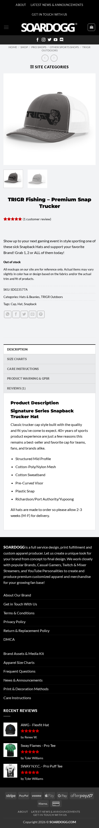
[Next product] (45, 58)
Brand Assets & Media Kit (23, 653)
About (21, 5)
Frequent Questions (19, 671)
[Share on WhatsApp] (8, 314)
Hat (20, 304)
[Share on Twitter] (24, 314)
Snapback (30, 304)
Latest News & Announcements (57, 5)
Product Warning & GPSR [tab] (28, 378)
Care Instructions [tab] (23, 369)
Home (13, 47)
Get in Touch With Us (20, 604)
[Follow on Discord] (61, 40)
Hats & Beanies (29, 297)
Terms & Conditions (19, 613)
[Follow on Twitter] (49, 40)
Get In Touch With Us (49, 14)
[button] (6, 27)
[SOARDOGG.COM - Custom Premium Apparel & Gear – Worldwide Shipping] (49, 27)
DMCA (9, 639)
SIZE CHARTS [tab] (17, 359)
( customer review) (37, 219)
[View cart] (91, 27)
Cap (13, 304)
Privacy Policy (14, 621)
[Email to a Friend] (32, 314)
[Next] (88, 119)
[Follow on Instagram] (43, 40)
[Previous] (11, 119)
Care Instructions (17, 698)
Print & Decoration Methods (26, 689)
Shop (24, 47)
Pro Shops (38, 47)
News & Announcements (23, 680)
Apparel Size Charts (19, 662)
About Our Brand (17, 595)
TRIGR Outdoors (52, 297)
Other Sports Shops (64, 47)
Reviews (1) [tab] (16, 388)
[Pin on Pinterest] (41, 314)
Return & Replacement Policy (26, 630)
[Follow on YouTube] (55, 40)
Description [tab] (17, 349)
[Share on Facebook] (16, 314)
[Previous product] (54, 58)
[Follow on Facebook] (37, 40)
